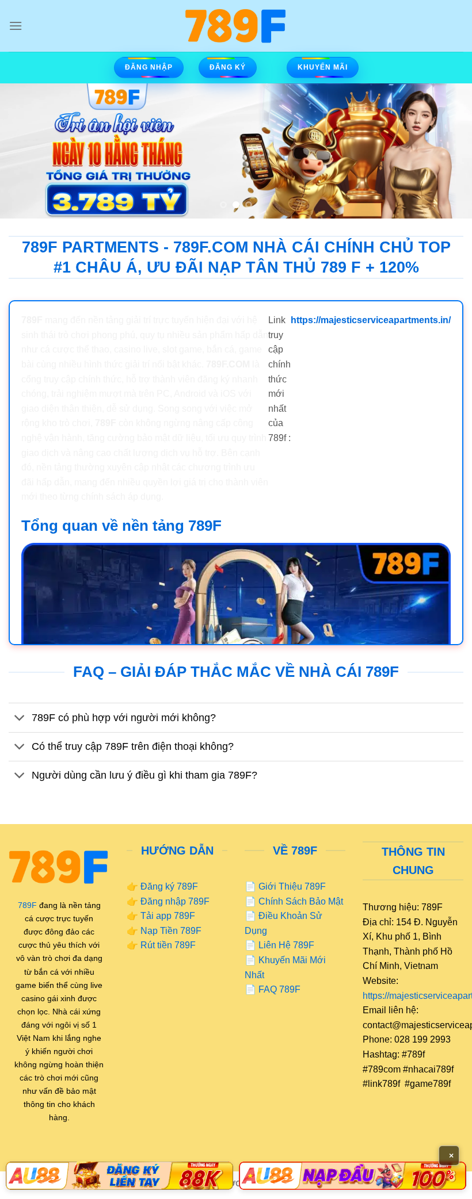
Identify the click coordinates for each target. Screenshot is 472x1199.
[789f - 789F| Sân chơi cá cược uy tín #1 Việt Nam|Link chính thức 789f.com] (236, 26)
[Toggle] (20, 718)
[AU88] (119, 1176)
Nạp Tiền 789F (170, 931)
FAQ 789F (279, 989)
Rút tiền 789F (168, 945)
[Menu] (15, 26)
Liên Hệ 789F (286, 945)
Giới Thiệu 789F (292, 886)
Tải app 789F (167, 916)
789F (27, 905)
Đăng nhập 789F (175, 901)
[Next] (447, 150)
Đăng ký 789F (169, 886)
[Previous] (24, 150)
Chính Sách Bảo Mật (300, 901)
